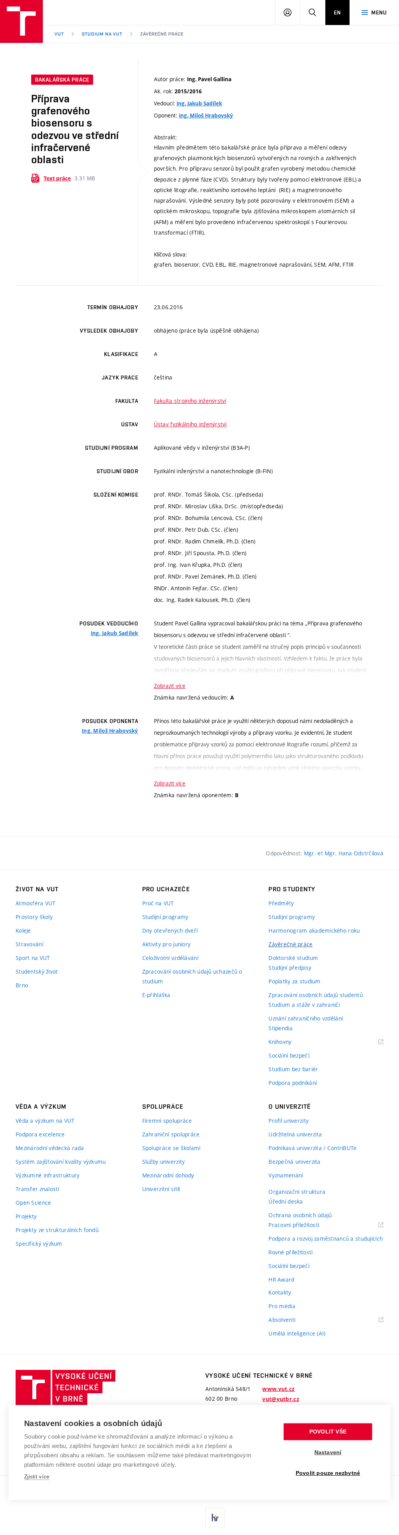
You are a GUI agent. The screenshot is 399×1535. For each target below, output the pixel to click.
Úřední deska (285, 1201)
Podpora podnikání (292, 1082)
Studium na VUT (102, 34)
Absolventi (291, 1320)
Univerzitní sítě (161, 1189)
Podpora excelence (40, 1134)
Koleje (23, 930)
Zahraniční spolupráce (171, 1134)
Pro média (281, 1306)
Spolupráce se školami (171, 1148)
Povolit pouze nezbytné (328, 1473)
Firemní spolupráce (167, 1120)
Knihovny (289, 1042)
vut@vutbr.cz (280, 1399)
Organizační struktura (296, 1191)
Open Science (33, 1202)
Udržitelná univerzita (295, 1134)
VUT (59, 34)
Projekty (26, 1216)
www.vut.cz (278, 1389)
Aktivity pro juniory (166, 944)
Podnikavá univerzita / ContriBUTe (312, 1148)
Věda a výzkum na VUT (45, 1120)
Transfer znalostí (37, 1189)
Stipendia (280, 1028)
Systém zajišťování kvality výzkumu (61, 1161)
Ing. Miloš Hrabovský (206, 115)
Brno (22, 985)
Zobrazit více (169, 685)
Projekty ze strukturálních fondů (57, 1230)
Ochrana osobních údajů (300, 1215)
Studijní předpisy (289, 967)
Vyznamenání (285, 1175)
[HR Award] (215, 1517)
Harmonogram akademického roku (314, 930)
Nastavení (328, 1452)
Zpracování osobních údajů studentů (315, 995)
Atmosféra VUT (36, 903)
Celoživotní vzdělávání (170, 958)
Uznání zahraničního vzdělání (305, 1018)
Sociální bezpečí (288, 1055)
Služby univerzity (163, 1161)
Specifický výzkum (39, 1243)
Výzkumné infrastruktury (47, 1175)
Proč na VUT (158, 903)
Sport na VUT (33, 958)
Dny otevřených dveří (170, 930)
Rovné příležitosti (290, 1252)
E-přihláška (156, 995)
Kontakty (279, 1292)
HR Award (281, 1279)
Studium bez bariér (293, 1069)
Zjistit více (36, 1477)
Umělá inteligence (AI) (296, 1333)
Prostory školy (34, 917)
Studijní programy (165, 917)
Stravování (29, 944)
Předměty (281, 903)
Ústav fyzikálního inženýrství (190, 424)
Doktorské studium (293, 958)
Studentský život (37, 971)
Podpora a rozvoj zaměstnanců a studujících (325, 1238)
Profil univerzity (288, 1120)
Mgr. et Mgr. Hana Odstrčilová (343, 853)
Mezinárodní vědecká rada (50, 1148)
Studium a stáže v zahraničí (304, 1004)
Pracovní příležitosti (303, 1225)
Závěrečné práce (161, 34)
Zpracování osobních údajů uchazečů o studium (192, 976)
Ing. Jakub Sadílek (199, 103)
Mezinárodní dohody (168, 1175)
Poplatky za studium (294, 981)
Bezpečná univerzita (294, 1161)
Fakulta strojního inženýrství (190, 400)
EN (337, 12)
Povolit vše (327, 1432)
